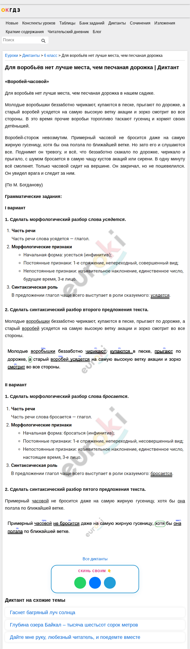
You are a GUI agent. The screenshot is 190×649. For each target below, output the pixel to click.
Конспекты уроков (38, 23)
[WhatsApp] (80, 583)
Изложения (164, 23)
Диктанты (117, 23)
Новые (12, 23)
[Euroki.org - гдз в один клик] (10, 11)
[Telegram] (110, 583)
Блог (97, 32)
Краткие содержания (25, 32)
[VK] (95, 583)
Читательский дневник (68, 32)
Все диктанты (95, 559)
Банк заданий (91, 23)
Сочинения (140, 23)
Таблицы (67, 23)
